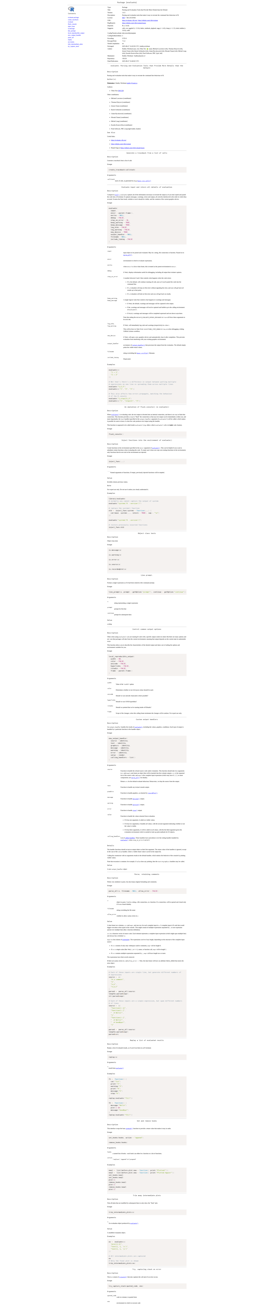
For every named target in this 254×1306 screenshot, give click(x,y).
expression (125, 939)
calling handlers (130, 838)
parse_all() (127, 255)
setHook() (129, 1128)
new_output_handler (74, 35)
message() (136, 799)
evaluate (70, 22)
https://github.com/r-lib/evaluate (148, 20)
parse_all (71, 37)
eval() (117, 195)
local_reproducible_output (76, 33)
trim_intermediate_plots (75, 44)
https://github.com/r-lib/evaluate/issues (134, 23)
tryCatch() (123, 1277)
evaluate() (115, 414)
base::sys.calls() (144, 181)
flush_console (72, 24)
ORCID (120, 91)
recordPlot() (152, 793)
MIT (123, 18)
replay (70, 39)
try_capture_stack (73, 46)
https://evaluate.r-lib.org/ (129, 20)
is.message (71, 28)
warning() (136, 804)
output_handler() (138, 345)
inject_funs (71, 26)
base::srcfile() (143, 353)
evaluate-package (73, 17)
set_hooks (71, 42)
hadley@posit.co (132, 83)
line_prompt (72, 31)
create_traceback (73, 20)
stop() (135, 810)
